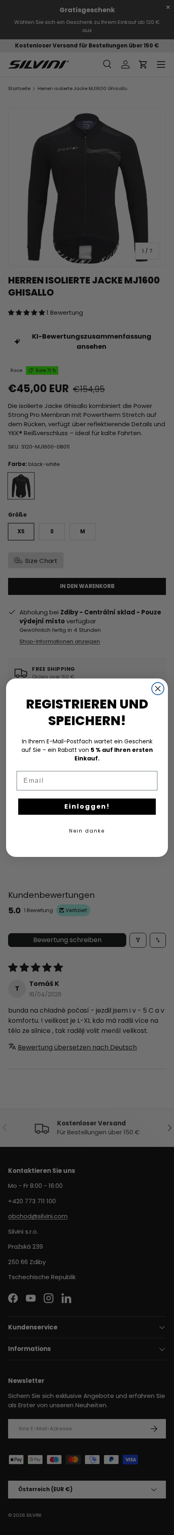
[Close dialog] (158, 689)
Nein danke (87, 830)
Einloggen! (87, 806)
